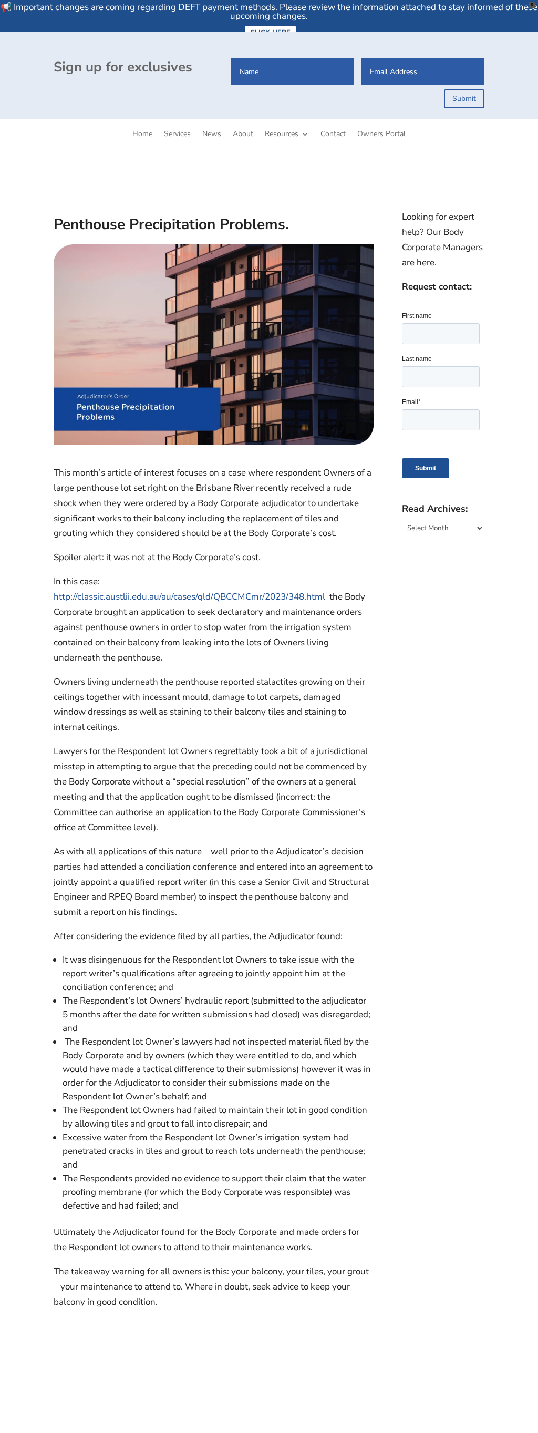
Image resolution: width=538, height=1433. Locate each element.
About (243, 134)
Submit (464, 99)
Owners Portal (381, 134)
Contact (333, 134)
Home (142, 134)
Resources (281, 134)
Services (177, 134)
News (211, 134)
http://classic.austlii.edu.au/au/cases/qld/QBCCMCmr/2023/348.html (189, 597)
